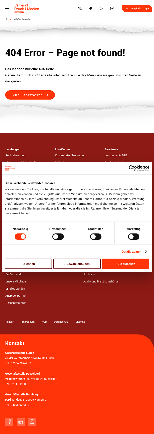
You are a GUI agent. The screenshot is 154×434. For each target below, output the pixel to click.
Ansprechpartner (15, 295)
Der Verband (13, 274)
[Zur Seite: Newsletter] (91, 8)
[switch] (58, 236)
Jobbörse (89, 274)
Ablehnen (28, 263)
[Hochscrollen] (145, 425)
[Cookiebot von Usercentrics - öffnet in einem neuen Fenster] (131, 168)
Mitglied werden (15, 288)
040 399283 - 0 (20, 405)
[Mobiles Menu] (7, 9)
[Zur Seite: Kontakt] (113, 8)
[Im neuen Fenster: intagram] (32, 422)
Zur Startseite (28, 95)
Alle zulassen (126, 263)
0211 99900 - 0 (20, 384)
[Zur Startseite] (27, 9)
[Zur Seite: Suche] (102, 8)
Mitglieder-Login (140, 8)
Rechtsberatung (15, 155)
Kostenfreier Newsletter (69, 155)
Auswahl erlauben (77, 263)
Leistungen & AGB (116, 155)
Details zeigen (131, 251)
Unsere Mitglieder (16, 281)
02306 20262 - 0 (21, 363)
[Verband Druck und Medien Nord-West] (6, 19)
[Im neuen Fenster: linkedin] (21, 422)
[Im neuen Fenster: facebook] (9, 422)
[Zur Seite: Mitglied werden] (80, 8)
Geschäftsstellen (15, 303)
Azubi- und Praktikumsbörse (100, 281)
